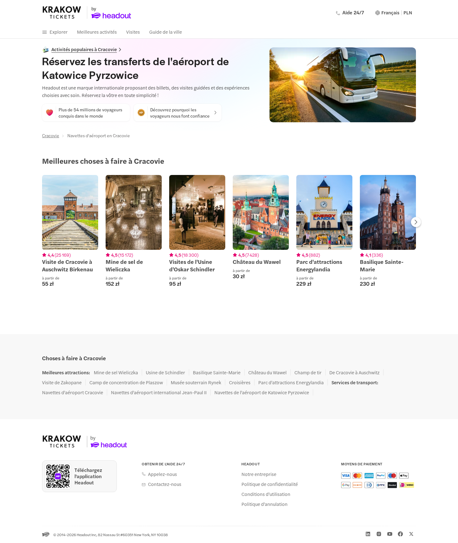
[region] (229, 234)
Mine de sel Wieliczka (116, 372)
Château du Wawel (267, 372)
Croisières (239, 382)
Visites (133, 31)
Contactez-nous (164, 484)
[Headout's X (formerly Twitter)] (411, 533)
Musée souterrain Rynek (196, 382)
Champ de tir (308, 372)
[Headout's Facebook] (400, 533)
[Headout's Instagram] (378, 533)
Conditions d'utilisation (265, 494)
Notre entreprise (258, 474)
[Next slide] (416, 222)
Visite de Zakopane (62, 382)
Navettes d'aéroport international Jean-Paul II (159, 392)
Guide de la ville (165, 31)
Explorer (59, 31)
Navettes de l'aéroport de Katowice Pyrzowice (261, 392)
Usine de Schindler (165, 372)
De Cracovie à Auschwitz (354, 372)
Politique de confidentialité (269, 484)
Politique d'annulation (264, 504)
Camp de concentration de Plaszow (126, 382)
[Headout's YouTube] (389, 533)
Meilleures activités (97, 31)
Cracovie (50, 135)
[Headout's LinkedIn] (367, 533)
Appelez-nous (162, 474)
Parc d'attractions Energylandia (291, 382)
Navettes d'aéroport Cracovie (72, 392)
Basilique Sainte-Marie (217, 372)
